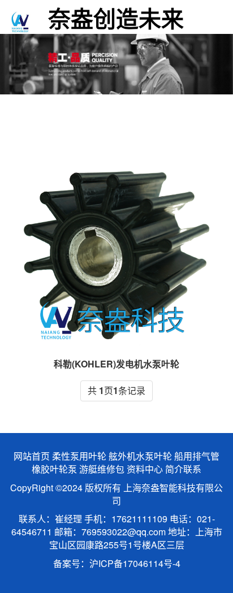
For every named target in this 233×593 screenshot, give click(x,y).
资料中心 (145, 468)
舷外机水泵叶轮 (140, 455)
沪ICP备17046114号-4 (134, 563)
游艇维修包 (101, 468)
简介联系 (183, 468)
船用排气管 (196, 455)
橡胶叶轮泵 (54, 468)
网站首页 (32, 455)
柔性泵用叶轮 (79, 455)
